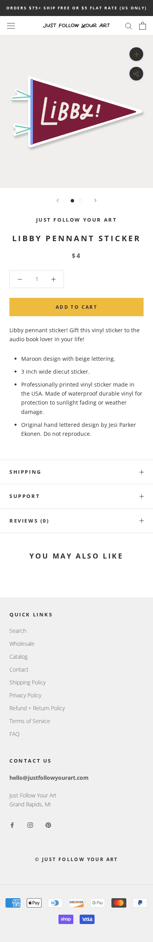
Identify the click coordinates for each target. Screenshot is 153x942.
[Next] (95, 200)
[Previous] (57, 200)
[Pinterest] (48, 824)
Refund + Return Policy (37, 708)
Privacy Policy (25, 695)
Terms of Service (29, 721)
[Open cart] (142, 26)
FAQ (14, 734)
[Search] (128, 25)
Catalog (18, 656)
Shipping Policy (27, 682)
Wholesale (22, 643)
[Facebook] (12, 824)
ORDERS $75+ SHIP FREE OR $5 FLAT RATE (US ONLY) (76, 8)
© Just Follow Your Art (76, 859)
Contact (19, 669)
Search (17, 630)
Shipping (25, 471)
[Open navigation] (11, 26)
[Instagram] (30, 824)
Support (24, 496)
